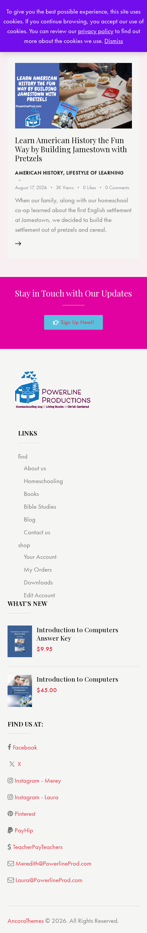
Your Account (40, 556)
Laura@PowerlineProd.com (49, 880)
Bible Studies (40, 506)
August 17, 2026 (31, 187)
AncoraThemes (26, 920)
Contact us (37, 532)
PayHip (24, 830)
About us (35, 468)
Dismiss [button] (113, 41)
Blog (29, 519)
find (23, 456)
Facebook (25, 747)
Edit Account (39, 595)
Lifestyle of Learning (95, 173)
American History (39, 173)
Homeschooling (43, 481)
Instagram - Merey (38, 780)
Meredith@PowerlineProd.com (53, 863)
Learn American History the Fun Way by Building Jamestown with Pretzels (71, 149)
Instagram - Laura (36, 797)
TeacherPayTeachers (38, 847)
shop (24, 545)
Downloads (38, 582)
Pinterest (25, 813)
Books (31, 493)
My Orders (38, 569)
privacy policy (95, 31)
